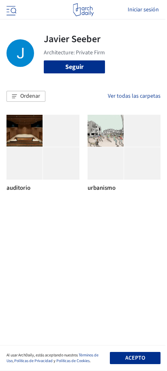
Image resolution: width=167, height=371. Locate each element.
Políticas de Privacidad (33, 361)
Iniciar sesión (143, 10)
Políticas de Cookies (73, 361)
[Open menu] (10, 9)
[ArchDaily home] (83, 9)
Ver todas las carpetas (134, 96)
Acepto (135, 358)
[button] (25, 96)
